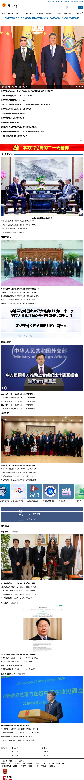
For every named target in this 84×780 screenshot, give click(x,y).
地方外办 (15, 752)
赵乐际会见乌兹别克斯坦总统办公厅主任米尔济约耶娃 (19, 127)
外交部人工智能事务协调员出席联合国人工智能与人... (19, 469)
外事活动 (4, 532)
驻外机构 (39, 13)
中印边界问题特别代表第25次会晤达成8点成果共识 (18, 221)
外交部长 (19, 13)
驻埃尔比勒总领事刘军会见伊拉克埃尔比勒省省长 (18, 590)
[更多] (81, 140)
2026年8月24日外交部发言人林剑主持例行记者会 (18, 401)
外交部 (10, 13)
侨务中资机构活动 (8, 674)
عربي (71, 1)
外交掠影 (14, 603)
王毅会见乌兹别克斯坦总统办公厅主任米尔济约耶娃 (18, 225)
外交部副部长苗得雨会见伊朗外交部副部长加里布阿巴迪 (20, 296)
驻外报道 (5, 526)
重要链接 (15, 755)
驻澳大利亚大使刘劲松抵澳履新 (12, 665)
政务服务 (30, 509)
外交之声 (4, 603)
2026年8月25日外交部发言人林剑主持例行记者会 (18, 397)
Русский (66, 1)
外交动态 (29, 13)
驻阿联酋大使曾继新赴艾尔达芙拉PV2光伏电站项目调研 (20, 733)
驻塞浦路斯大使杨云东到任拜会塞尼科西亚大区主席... (19, 594)
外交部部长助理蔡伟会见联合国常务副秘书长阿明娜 (18, 292)
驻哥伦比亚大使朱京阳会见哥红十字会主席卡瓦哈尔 (18, 587)
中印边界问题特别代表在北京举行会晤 (14, 136)
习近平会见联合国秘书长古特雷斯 (14, 87)
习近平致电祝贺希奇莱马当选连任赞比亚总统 (16, 109)
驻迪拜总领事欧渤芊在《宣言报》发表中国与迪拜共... (19, 669)
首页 (3, 13)
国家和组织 (50, 13)
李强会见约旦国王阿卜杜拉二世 (12, 122)
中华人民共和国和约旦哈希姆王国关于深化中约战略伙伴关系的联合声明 (25, 104)
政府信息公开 (68, 13)
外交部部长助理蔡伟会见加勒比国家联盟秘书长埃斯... (19, 303)
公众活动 (14, 532)
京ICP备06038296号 (28, 766)
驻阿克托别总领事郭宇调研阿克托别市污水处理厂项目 (19, 729)
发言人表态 (6, 342)
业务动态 (5, 413)
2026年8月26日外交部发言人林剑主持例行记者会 (18, 394)
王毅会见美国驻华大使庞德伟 (42, 218)
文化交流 (21, 674)
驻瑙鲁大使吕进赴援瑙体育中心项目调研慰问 (16, 736)
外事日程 (28, 336)
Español (60, 1)
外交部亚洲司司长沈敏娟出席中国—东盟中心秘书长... (19, 476)
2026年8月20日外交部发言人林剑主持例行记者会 (18, 409)
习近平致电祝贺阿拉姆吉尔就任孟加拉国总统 (42, 19)
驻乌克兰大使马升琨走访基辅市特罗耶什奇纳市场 (18, 740)
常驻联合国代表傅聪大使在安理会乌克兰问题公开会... (19, 662)
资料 (59, 13)
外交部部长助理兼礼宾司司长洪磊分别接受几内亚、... (19, 300)
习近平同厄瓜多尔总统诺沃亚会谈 (12, 118)
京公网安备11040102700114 (46, 766)
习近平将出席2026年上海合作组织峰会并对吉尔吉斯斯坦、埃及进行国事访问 (27, 91)
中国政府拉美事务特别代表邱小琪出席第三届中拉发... (19, 472)
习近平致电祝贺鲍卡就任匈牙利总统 (13, 113)
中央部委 (15, 748)
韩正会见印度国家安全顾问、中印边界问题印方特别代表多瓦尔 (22, 131)
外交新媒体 (46, 752)
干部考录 (45, 755)
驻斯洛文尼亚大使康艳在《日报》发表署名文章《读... (19, 658)
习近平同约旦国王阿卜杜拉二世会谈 (13, 100)
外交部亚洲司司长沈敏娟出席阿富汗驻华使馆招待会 (18, 480)
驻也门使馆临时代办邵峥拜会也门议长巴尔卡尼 (17, 598)
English (49, 1)
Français (54, 1)
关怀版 (81, 1)
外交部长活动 (7, 154)
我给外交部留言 (33, 514)
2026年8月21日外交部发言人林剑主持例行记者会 (18, 405)
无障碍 (76, 1)
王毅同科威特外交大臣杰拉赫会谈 (12, 233)
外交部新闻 (6, 237)
